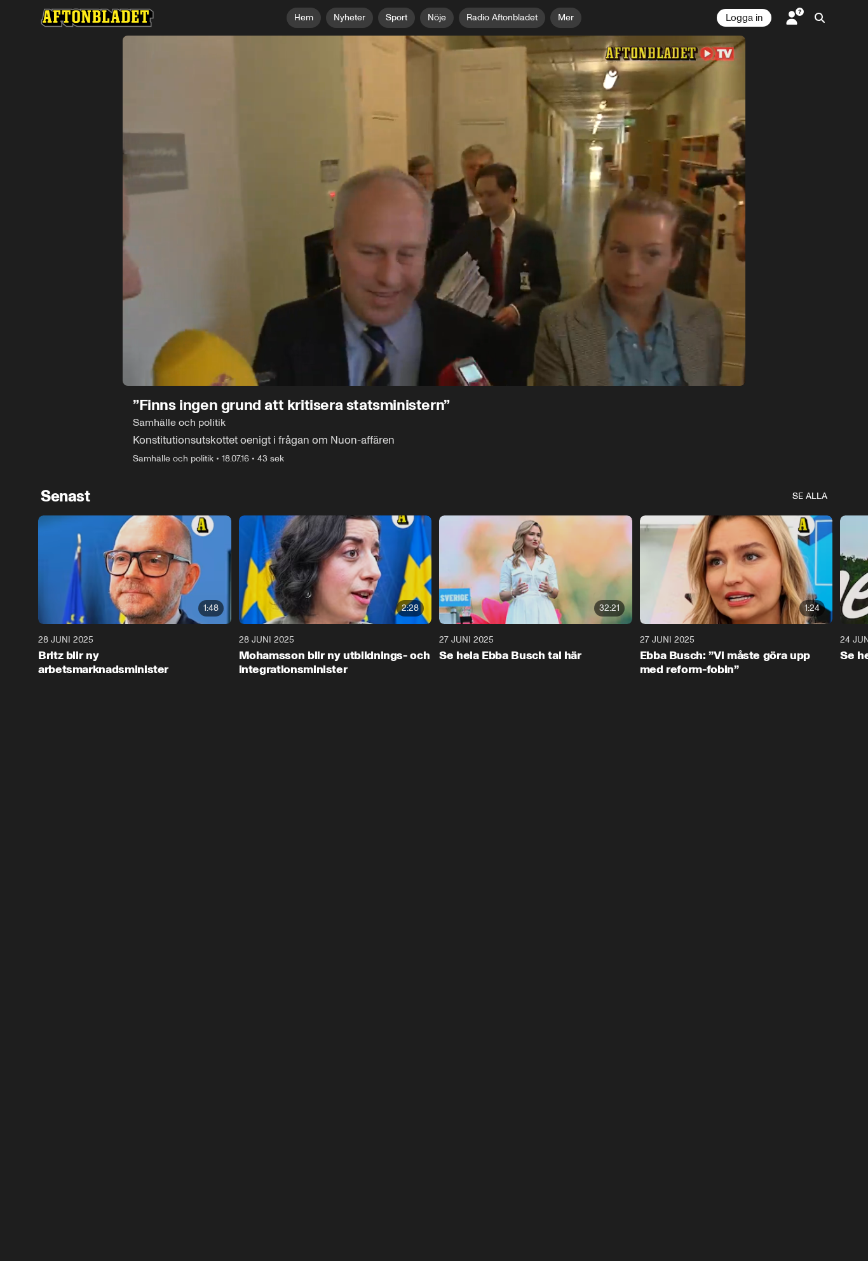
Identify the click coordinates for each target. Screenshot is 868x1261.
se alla (809, 496)
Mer (566, 17)
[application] (434, 211)
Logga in (744, 18)
